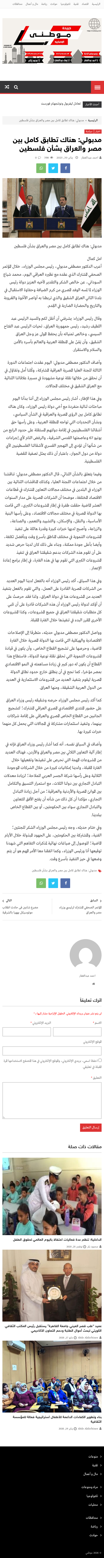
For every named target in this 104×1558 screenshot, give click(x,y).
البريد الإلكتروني (40, 1023)
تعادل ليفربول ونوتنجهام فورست (61, 104)
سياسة (89, 131)
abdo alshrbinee (88, 1337)
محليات (93, 1505)
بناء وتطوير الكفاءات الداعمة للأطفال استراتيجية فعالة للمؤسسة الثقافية (57, 1419)
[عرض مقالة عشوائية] (7, 87)
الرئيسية (96, 4)
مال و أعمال (32, 4)
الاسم (97, 1023)
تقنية (76, 4)
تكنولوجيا (65, 4)
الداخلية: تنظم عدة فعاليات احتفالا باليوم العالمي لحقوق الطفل (57, 1240)
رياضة (44, 4)
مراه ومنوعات (90, 1487)
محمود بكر (92, 1246)
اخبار (98, 131)
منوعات (93, 1457)
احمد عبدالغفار (89, 158)
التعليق (96, 1078)
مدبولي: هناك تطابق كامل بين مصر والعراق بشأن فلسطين (64, 870)
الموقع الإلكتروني (92, 1042)
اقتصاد (85, 4)
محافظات (17, 4)
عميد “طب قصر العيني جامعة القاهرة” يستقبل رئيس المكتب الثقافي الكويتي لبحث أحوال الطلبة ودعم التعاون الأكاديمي (53, 1328)
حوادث (54, 4)
